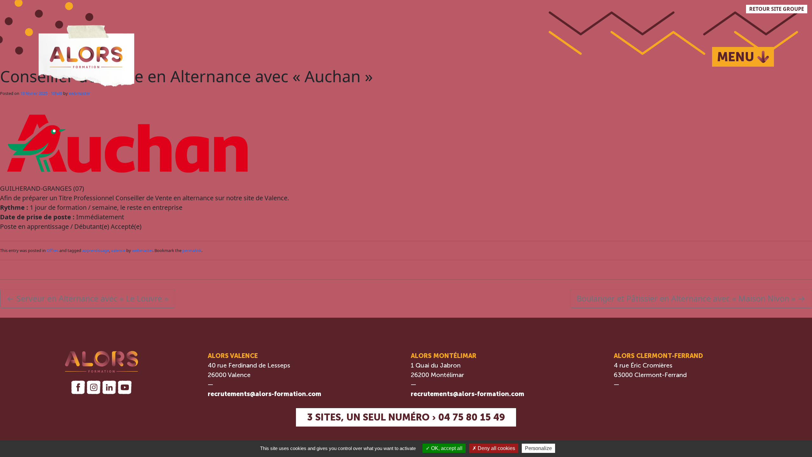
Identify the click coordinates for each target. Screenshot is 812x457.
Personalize (538, 448)
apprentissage (95, 250)
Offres (52, 250)
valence (118, 250)
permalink (191, 250)
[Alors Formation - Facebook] (78, 387)
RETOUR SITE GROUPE (776, 8)
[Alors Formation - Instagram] (94, 387)
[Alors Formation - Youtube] (125, 387)
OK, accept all (446, 448)
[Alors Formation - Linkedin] (109, 387)
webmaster (79, 93)
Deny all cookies (495, 448)
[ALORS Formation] (86, 54)
